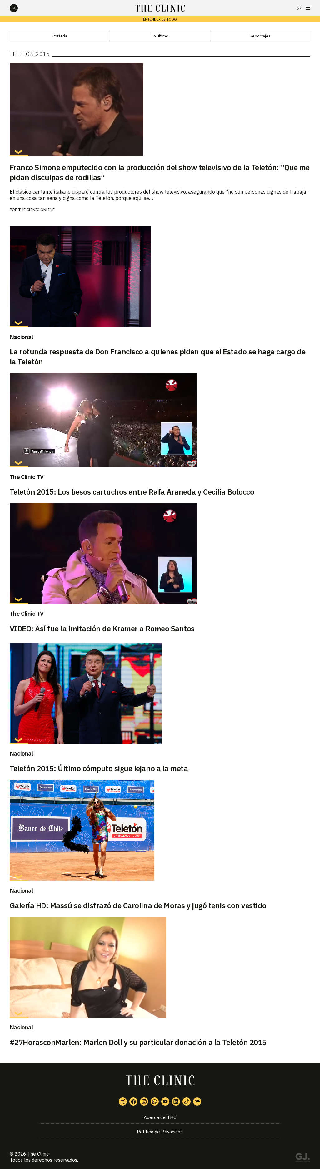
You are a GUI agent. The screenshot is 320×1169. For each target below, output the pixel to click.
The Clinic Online (36, 209)
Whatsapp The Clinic (155, 1101)
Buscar (299, 8)
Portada (59, 36)
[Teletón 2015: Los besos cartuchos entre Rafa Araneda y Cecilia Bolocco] (160, 420)
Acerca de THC (160, 1117)
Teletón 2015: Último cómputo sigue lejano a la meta (99, 768)
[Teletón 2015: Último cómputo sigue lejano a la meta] (160, 693)
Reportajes (260, 36)
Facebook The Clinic (133, 1101)
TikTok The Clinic (186, 1101)
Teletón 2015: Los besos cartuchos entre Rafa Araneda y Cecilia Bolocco (132, 492)
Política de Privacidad (160, 1132)
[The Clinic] (19, 8)
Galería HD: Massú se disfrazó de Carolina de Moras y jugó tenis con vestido (138, 905)
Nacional (21, 337)
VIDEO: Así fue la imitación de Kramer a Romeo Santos (102, 629)
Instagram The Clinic (144, 1101)
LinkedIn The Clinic (176, 1101)
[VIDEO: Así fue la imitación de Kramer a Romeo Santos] (160, 553)
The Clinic (38, 1154)
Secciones (308, 8)
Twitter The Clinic (123, 1101)
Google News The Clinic (197, 1101)
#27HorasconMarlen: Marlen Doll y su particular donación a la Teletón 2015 (138, 1042)
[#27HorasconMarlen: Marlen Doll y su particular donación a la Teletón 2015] (160, 967)
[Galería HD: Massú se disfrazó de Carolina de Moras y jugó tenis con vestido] (160, 830)
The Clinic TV (27, 477)
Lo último (160, 36)
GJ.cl (302, 1159)
